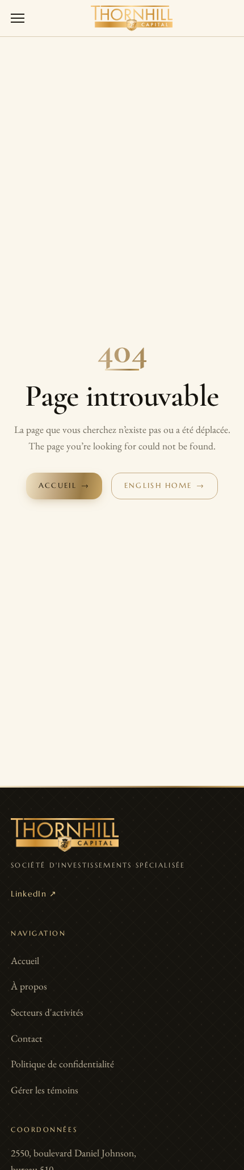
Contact (27, 1038)
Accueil (25, 960)
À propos (29, 985)
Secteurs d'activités (47, 1012)
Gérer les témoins (44, 1089)
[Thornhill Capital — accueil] (132, 18)
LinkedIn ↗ (34, 894)
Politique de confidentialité (62, 1063)
